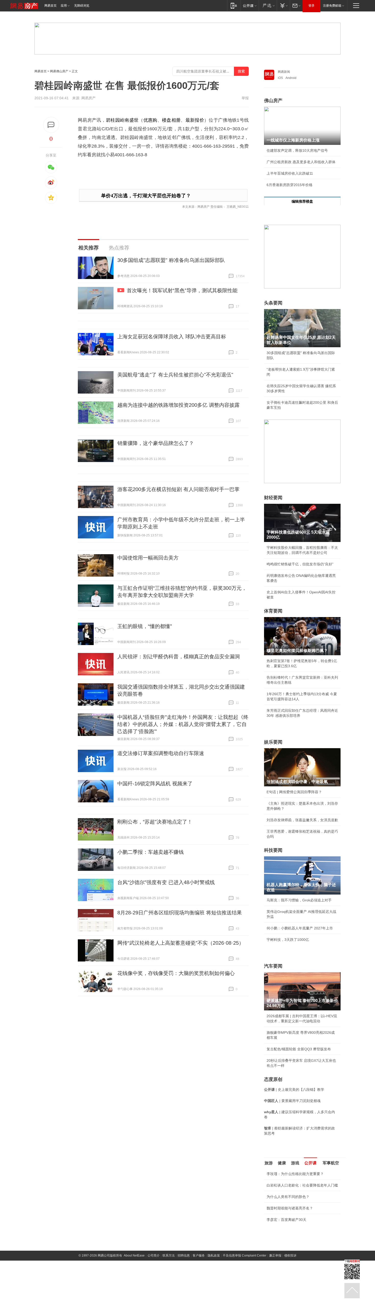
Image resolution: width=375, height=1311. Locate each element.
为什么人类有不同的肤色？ (288, 1197)
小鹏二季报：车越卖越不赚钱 (150, 852)
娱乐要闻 (273, 742)
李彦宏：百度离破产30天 (286, 1220)
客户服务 (199, 1255)
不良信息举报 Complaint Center (244, 1255)
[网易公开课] (250, 5)
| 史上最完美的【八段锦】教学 (294, 1089)
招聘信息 (184, 1255)
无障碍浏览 (81, 5)
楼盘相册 (171, 120)
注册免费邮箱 (332, 5)
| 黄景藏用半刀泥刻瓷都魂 (292, 1101)
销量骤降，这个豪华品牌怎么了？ (155, 443)
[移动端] (234, 5)
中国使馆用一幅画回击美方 (148, 558)
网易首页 (50, 5)
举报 (245, 98)
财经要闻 (273, 497)
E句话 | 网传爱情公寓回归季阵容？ (294, 792)
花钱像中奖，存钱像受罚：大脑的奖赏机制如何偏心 (176, 973)
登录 (311, 5)
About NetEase (134, 1255)
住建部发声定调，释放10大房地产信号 (297, 150)
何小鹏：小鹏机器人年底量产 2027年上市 (300, 928)
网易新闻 (284, 72)
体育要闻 (273, 610)
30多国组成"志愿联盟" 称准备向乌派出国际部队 (171, 260)
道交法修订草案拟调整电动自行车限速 (160, 753)
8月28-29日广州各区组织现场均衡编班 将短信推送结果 (179, 912)
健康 (282, 1163)
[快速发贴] (51, 125)
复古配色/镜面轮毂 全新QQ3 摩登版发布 (299, 1049)
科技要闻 (273, 850)
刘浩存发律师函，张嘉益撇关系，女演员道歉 (302, 820)
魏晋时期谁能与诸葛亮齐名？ (290, 1208)
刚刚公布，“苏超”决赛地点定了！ (154, 822)
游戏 (295, 1163)
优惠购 (150, 120)
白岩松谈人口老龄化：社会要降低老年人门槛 (302, 1185)
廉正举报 (275, 1255)
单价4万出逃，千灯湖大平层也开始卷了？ (146, 195)
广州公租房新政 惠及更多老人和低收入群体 (301, 162)
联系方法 (168, 1255)
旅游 (269, 1163)
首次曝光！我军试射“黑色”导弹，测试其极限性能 (182, 290)
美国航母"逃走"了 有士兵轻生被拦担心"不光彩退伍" (175, 375)
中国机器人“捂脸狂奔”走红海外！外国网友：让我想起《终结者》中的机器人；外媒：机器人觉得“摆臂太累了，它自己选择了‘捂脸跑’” (182, 724)
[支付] (283, 5)
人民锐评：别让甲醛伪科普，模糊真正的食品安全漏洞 (178, 656)
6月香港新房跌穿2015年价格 (289, 185)
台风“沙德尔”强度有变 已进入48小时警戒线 (166, 882)
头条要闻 (273, 302)
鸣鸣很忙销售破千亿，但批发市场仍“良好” (300, 564)
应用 (64, 5)
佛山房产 (273, 100)
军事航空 (331, 1163)
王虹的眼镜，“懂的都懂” (144, 626)
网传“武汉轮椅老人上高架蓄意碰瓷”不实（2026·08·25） (180, 943)
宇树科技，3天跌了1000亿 (288, 940)
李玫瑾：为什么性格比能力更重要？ (295, 1174)
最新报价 (194, 120)
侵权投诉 (290, 1255)
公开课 (310, 1163)
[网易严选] (268, 5)
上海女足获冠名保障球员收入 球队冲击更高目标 (171, 336)
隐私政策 (214, 1255)
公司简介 (153, 1255)
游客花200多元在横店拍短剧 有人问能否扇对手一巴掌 (178, 489)
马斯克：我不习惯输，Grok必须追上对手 (299, 900)
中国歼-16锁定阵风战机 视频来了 (155, 783)
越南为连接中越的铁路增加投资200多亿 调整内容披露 (178, 405)
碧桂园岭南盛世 (122, 120)
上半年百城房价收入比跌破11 (290, 173)
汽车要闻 (273, 966)
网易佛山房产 (59, 71)
